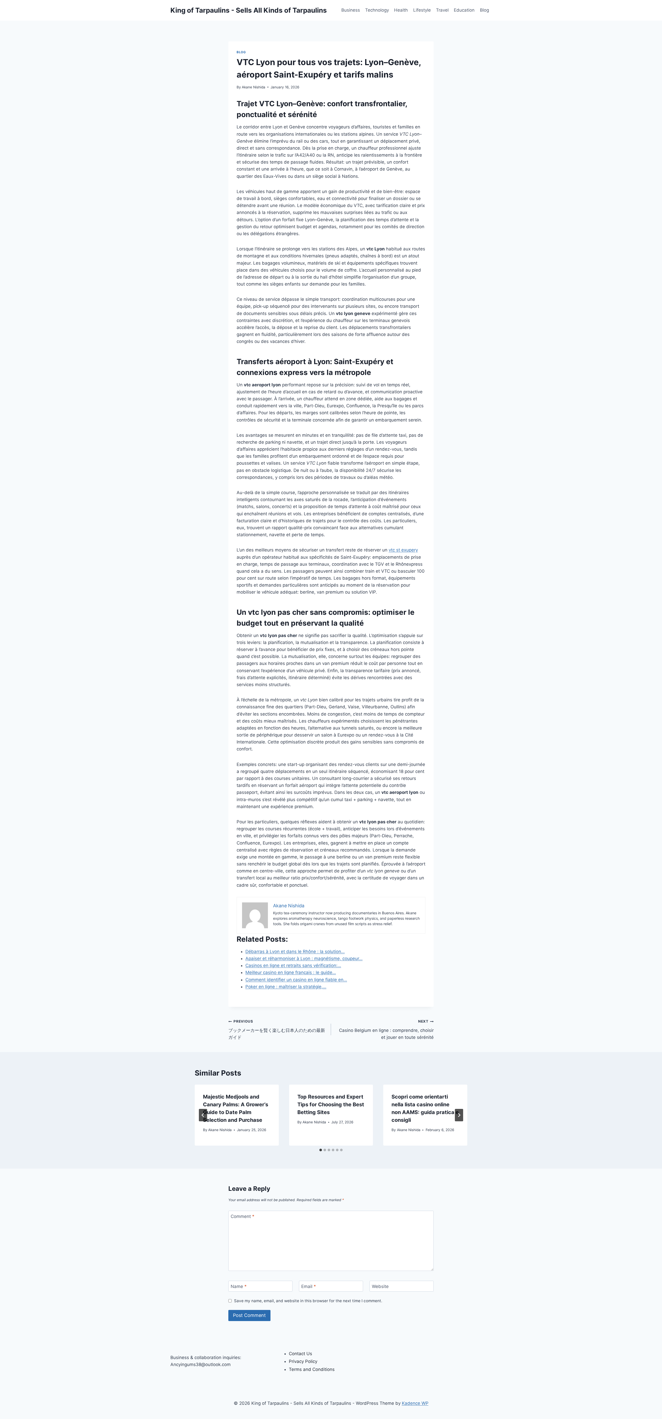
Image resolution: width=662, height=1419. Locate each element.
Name (239, 1286)
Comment (242, 1216)
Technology (377, 10)
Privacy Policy (303, 1361)
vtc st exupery (403, 550)
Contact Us (300, 1353)
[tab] (320, 1150)
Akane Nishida (253, 87)
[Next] (459, 1115)
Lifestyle (422, 10)
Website (380, 1286)
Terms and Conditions (312, 1369)
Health (401, 10)
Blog (484, 10)
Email (308, 1286)
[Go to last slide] (203, 1115)
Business (350, 10)
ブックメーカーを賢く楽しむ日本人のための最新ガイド (276, 1029)
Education (464, 10)
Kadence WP (415, 1403)
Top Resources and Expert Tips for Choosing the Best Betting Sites (330, 1104)
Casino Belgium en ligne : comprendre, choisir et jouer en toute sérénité (386, 1029)
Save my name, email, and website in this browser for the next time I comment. (308, 1300)
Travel (442, 10)
